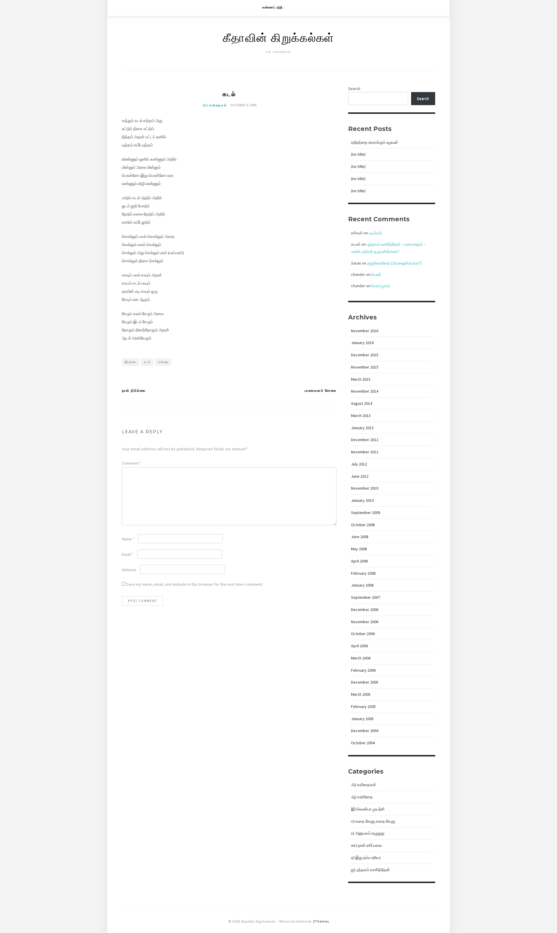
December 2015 (364, 354)
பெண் (376, 274)
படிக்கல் (375, 233)
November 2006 (364, 621)
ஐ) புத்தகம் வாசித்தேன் (370, 869)
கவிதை (163, 362)
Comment (131, 463)
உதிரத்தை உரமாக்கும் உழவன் (374, 142)
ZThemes (321, 921)
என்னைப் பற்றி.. (273, 7)
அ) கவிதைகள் (215, 105)
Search (354, 88)
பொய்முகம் (380, 285)
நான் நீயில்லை (134, 390)
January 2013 (362, 427)
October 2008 (363, 524)
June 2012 (359, 476)
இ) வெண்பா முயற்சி (367, 809)
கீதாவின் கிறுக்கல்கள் (278, 37)
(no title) (358, 154)
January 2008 (362, 585)
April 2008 (359, 561)
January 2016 (362, 342)
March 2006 (360, 658)
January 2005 (362, 718)
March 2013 (360, 415)
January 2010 (362, 500)
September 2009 (365, 512)
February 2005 (363, 706)
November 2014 (364, 391)
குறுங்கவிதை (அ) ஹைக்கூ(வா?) (394, 263)
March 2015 (360, 379)
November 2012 (364, 451)
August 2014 (361, 403)
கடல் (147, 362)
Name (128, 539)
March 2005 (360, 694)
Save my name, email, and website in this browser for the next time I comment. (194, 584)
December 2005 (364, 682)
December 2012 (364, 439)
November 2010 (364, 488)
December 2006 (364, 609)
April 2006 (359, 645)
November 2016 (364, 330)
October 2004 (363, 742)
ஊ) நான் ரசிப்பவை (366, 845)
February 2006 (363, 670)
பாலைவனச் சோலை (321, 390)
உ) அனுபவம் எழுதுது (367, 833)
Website (129, 569)
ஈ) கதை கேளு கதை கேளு (373, 821)
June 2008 (359, 536)
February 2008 (363, 573)
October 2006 (363, 633)
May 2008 (359, 548)
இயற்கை (130, 362)
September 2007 (365, 597)
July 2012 (359, 464)
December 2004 (364, 730)
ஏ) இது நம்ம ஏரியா (366, 857)
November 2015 (364, 367)
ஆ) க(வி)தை (362, 796)
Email (127, 554)
